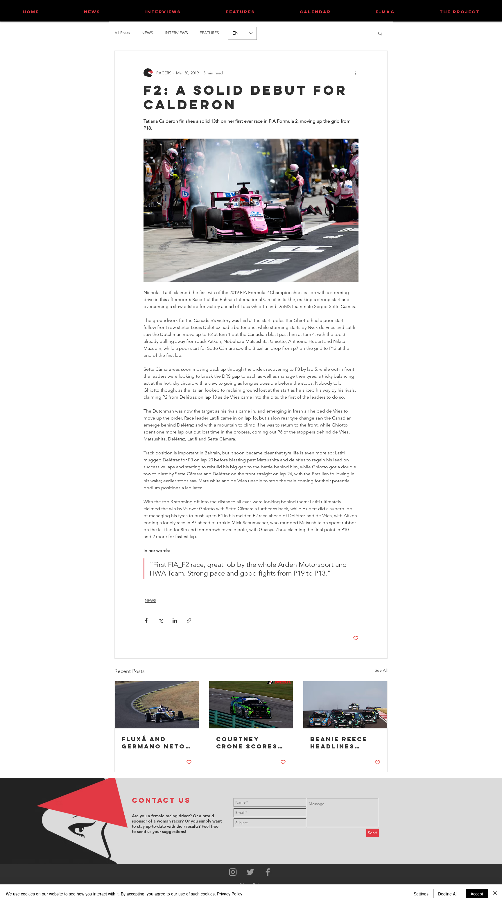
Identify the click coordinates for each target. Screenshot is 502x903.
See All (381, 670)
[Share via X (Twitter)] (160, 620)
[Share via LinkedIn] (175, 620)
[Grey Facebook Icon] (268, 872)
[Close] (495, 893)
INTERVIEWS (176, 32)
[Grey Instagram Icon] (233, 872)
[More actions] (355, 72)
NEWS (147, 32)
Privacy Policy (229, 894)
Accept (477, 894)
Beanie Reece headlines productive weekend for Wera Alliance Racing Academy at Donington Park (342, 742)
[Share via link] (189, 620)
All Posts (122, 32)
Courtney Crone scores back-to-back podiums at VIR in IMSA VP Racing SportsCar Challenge (248, 742)
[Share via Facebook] (146, 620)
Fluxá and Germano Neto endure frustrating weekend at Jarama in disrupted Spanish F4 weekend (153, 742)
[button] (380, 33)
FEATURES (209, 32)
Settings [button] (421, 894)
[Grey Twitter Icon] (250, 872)
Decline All (447, 894)
